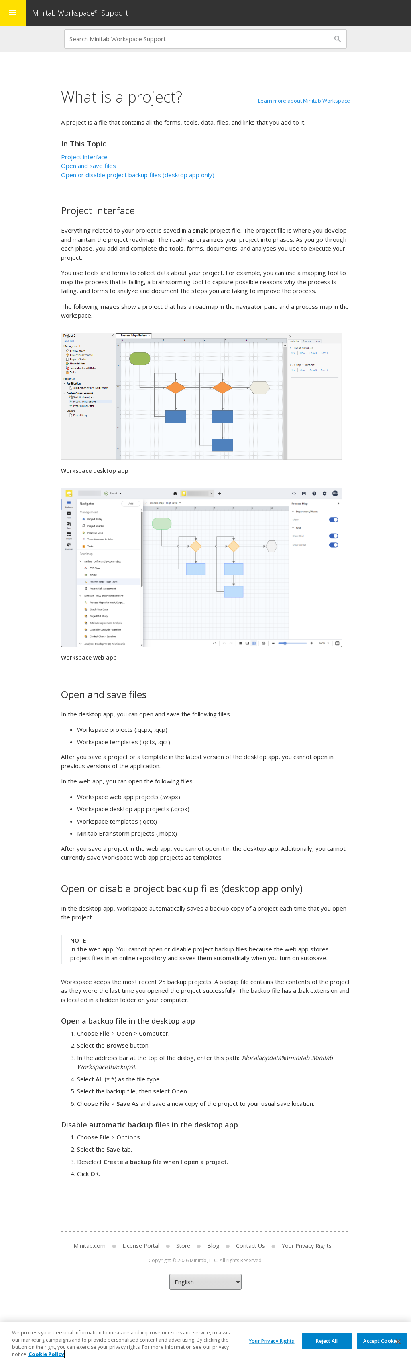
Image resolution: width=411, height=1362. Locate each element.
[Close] (398, 1341)
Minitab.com (89, 1245)
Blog (213, 1245)
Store (183, 1245)
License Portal (140, 1245)
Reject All (326, 1340)
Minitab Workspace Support (80, 13)
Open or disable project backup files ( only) (137, 175)
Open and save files (88, 166)
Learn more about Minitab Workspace (304, 100)
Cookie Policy (46, 1354)
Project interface (84, 157)
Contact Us (250, 1245)
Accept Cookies (381, 1340)
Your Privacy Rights (271, 1340)
